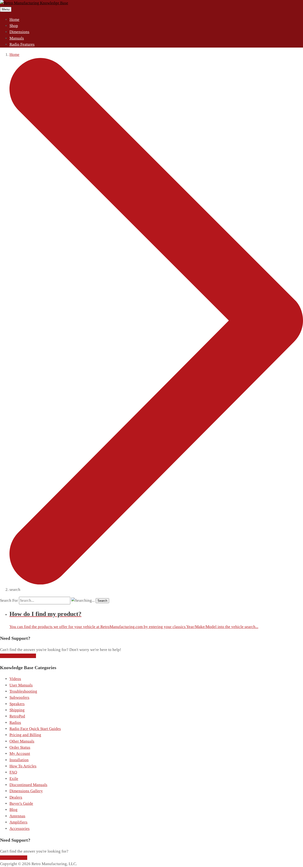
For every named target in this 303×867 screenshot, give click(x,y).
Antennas (17, 816)
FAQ (13, 772)
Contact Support (13, 857)
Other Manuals (21, 741)
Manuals (16, 38)
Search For (9, 600)
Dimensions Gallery (26, 791)
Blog (13, 809)
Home (14, 19)
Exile (13, 778)
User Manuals (21, 685)
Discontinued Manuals (28, 785)
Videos (15, 679)
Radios (15, 722)
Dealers (15, 797)
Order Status (19, 747)
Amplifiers (18, 822)
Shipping (17, 710)
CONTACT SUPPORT (18, 656)
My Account (19, 753)
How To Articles (22, 766)
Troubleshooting (23, 691)
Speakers (17, 704)
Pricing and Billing (25, 735)
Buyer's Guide (21, 803)
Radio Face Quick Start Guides (35, 728)
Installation (19, 760)
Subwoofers (19, 697)
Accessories (19, 828)
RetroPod (17, 716)
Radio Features (22, 44)
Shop (13, 25)
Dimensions (19, 32)
